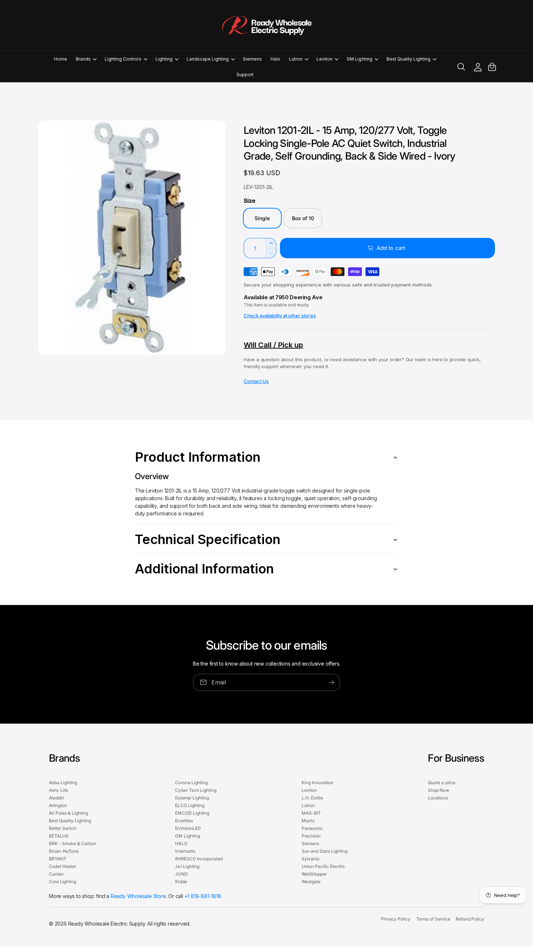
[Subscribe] (332, 682)
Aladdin (56, 797)
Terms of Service (433, 919)
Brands (83, 59)
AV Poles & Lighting (68, 813)
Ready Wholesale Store (138, 896)
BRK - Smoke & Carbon (72, 843)
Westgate (311, 881)
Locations (438, 797)
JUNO (181, 874)
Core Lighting (62, 881)
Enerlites (184, 820)
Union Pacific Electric (323, 866)
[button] (85, 59)
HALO (181, 843)
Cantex (56, 874)
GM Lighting (359, 59)
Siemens (310, 843)
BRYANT (57, 858)
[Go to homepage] (266, 25)
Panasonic (312, 828)
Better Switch (63, 828)
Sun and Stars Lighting (324, 851)
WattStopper (314, 874)
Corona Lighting (191, 782)
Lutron (295, 59)
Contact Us (256, 381)
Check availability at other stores (280, 315)
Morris (308, 820)
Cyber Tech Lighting (195, 790)
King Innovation (317, 782)
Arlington (58, 805)
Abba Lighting (63, 782)
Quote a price (441, 782)
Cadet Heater (62, 866)
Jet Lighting (187, 866)
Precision (311, 836)
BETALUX (59, 836)
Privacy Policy (395, 919)
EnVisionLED (188, 828)
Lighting (164, 59)
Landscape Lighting (208, 59)
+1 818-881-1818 (203, 896)
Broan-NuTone (64, 851)
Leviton (324, 59)
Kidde (181, 881)
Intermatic (185, 851)
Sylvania (310, 858)
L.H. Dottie (312, 797)
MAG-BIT (311, 813)
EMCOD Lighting (192, 813)
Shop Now (438, 790)
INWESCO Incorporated (198, 858)
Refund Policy (470, 919)
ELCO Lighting (189, 805)
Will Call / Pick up (273, 345)
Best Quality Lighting (408, 59)
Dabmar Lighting (191, 797)
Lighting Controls (123, 59)
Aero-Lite (58, 790)
